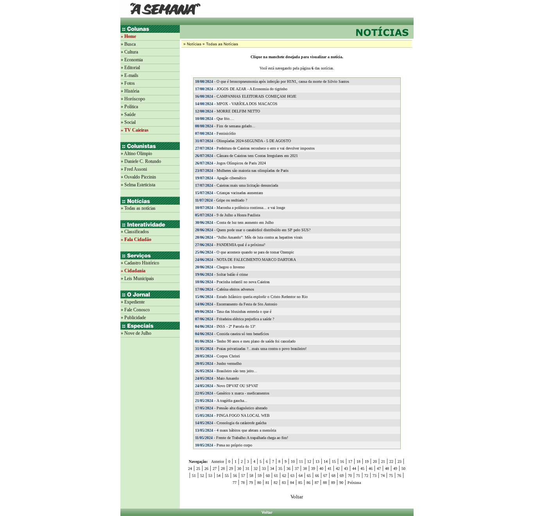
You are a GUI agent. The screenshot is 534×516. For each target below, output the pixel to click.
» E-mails (129, 75)
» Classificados (135, 231)
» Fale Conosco (135, 309)
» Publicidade (133, 317)
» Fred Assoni (134, 169)
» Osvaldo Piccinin (138, 177)
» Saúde (128, 114)
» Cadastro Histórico (140, 263)
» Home (128, 36)
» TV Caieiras (135, 130)
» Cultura (129, 52)
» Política (129, 106)
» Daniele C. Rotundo (141, 161)
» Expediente (133, 302)
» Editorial (130, 67)
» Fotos (128, 83)
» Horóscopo (133, 99)
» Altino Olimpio (136, 153)
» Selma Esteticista (138, 184)
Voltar (267, 512)
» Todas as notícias (138, 208)
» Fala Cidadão (136, 239)
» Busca (128, 44)
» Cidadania (133, 270)
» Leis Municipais (137, 278)
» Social (128, 122)
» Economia (132, 59)
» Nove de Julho (136, 333)
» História (130, 91)
